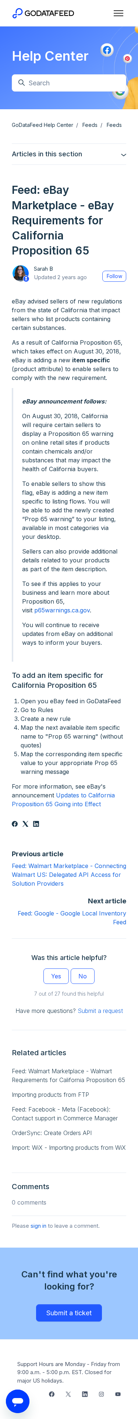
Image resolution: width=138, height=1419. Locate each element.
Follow (114, 276)
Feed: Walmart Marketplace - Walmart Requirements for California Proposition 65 (68, 1075)
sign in (38, 1225)
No (82, 976)
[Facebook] (15, 824)
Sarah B (43, 268)
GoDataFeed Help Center (42, 125)
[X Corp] (25, 824)
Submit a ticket (69, 1313)
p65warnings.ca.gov (62, 610)
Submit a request (100, 1010)
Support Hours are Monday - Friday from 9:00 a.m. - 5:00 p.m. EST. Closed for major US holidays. (68, 1372)
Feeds (90, 125)
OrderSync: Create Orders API (52, 1133)
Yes (56, 976)
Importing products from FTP (50, 1094)
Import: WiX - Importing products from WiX (69, 1147)
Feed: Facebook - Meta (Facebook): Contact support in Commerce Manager (65, 1114)
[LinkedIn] (36, 824)
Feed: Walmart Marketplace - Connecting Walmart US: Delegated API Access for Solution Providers (69, 874)
